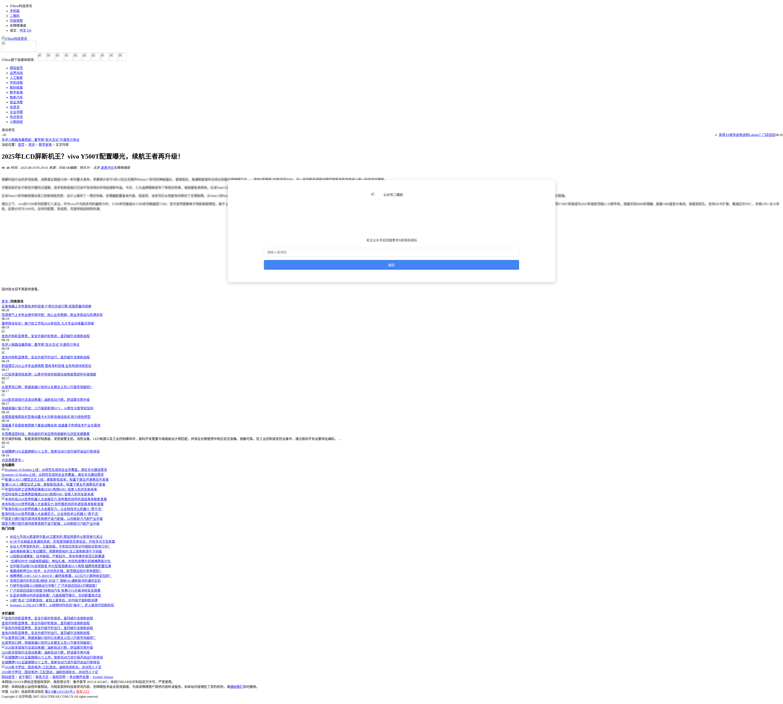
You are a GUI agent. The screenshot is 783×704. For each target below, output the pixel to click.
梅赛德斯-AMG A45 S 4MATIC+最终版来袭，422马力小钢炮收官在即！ (61, 576)
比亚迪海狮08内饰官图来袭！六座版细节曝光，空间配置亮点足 (55, 595)
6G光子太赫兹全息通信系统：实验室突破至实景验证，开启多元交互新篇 (62, 541)
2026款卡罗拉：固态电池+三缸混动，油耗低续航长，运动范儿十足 (50, 672)
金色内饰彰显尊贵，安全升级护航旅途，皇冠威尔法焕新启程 (46, 336)
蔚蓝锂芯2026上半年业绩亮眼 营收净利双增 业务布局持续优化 (46, 366)
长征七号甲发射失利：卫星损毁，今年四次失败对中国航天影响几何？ (60, 546)
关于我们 (25, 677)
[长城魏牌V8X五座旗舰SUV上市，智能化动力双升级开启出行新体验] (391, 447)
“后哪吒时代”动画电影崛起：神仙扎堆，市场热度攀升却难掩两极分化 (60, 561)
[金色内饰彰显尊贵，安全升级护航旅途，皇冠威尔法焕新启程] (391, 331)
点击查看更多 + (13, 460)
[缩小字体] (8, 167)
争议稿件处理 (79, 677)
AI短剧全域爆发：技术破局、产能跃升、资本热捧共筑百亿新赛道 (57, 556)
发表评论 (107, 167)
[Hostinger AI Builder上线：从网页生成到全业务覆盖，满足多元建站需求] (54, 470)
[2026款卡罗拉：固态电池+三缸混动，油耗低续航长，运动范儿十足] (51, 667)
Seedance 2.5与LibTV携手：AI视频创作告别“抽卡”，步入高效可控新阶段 (62, 605)
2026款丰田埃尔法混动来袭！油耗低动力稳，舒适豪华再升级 (46, 399)
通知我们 (236, 687)
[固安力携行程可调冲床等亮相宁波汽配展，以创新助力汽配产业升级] (52, 519)
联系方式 (42, 677)
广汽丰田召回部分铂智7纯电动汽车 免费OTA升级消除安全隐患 (55, 590)
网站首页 (8, 677)
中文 (23, 30)
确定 (391, 265)
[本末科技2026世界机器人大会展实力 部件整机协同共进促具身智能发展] (54, 499)
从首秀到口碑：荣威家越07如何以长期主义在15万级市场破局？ (47, 387)
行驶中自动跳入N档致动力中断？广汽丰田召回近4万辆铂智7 (53, 585)
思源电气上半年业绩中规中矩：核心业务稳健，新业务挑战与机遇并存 (52, 315)
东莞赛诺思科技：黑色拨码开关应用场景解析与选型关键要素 (46, 434)
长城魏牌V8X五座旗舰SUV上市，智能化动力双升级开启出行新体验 (51, 451)
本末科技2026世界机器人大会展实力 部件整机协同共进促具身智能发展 (53, 504)
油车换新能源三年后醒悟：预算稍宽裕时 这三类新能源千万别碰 (56, 551)
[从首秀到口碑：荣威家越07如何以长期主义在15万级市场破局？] (391, 382)
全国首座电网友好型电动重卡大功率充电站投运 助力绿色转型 (46, 417)
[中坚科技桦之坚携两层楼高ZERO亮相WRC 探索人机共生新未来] (49, 489)
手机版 (15, 11)
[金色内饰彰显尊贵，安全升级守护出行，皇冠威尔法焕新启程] (391, 352)
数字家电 (45, 144)
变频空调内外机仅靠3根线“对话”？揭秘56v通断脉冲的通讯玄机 (55, 580)
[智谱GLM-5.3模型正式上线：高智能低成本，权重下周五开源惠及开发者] (55, 479)
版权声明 (58, 677)
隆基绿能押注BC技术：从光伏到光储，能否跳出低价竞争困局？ (56, 571)
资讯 (31, 144)
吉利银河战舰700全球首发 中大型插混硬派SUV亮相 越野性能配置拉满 (60, 566)
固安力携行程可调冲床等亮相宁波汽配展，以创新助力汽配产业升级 (51, 523)
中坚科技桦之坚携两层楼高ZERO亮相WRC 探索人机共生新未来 (48, 494)
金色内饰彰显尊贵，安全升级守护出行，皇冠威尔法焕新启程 (46, 357)
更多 (6, 301)
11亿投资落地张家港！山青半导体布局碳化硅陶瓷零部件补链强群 (49, 374)
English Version (103, 677)
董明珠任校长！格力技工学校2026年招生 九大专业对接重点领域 (48, 323)
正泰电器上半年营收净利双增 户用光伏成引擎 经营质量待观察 (46, 306)
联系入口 (82, 691)
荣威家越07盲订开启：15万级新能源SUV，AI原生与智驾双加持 (47, 408)
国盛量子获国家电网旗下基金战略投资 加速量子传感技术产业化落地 (51, 425)
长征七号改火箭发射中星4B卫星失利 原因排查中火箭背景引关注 (56, 536)
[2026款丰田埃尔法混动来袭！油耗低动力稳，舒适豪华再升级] (391, 395)
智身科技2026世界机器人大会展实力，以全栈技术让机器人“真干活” (50, 514)
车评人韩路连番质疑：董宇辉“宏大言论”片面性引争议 (41, 138)
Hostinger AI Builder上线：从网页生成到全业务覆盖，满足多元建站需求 (53, 474)
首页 (21, 144)
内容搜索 (16, 20)
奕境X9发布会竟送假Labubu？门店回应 (737, 135)
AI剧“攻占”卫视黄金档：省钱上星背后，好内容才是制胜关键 (54, 600)
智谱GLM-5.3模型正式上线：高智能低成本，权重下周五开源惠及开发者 (53, 484)
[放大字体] (3, 167)
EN (29, 30)
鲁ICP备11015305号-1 (60, 691)
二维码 (15, 16)
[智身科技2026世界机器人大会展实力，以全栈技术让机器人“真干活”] (52, 509)
